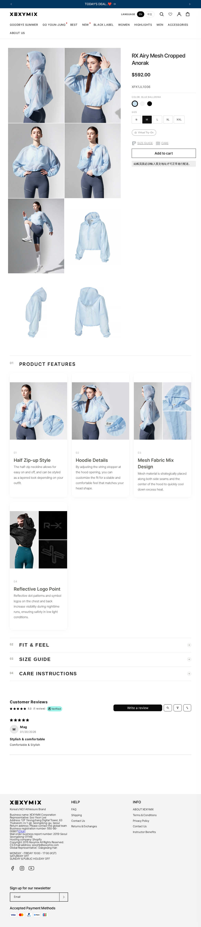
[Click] (22, 831)
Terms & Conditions (145, 815)
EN (140, 14)
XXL (181, 120)
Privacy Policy (141, 820)
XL (169, 120)
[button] (124, 25)
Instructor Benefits (144, 832)
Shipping (76, 815)
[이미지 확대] (58, 117)
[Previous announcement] (11, 4)
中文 (149, 14)
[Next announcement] (189, 4)
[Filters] (178, 707)
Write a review (137, 708)
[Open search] (168, 707)
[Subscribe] (63, 897)
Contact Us (78, 820)
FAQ (73, 809)
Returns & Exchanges (84, 826)
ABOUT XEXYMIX (143, 809)
